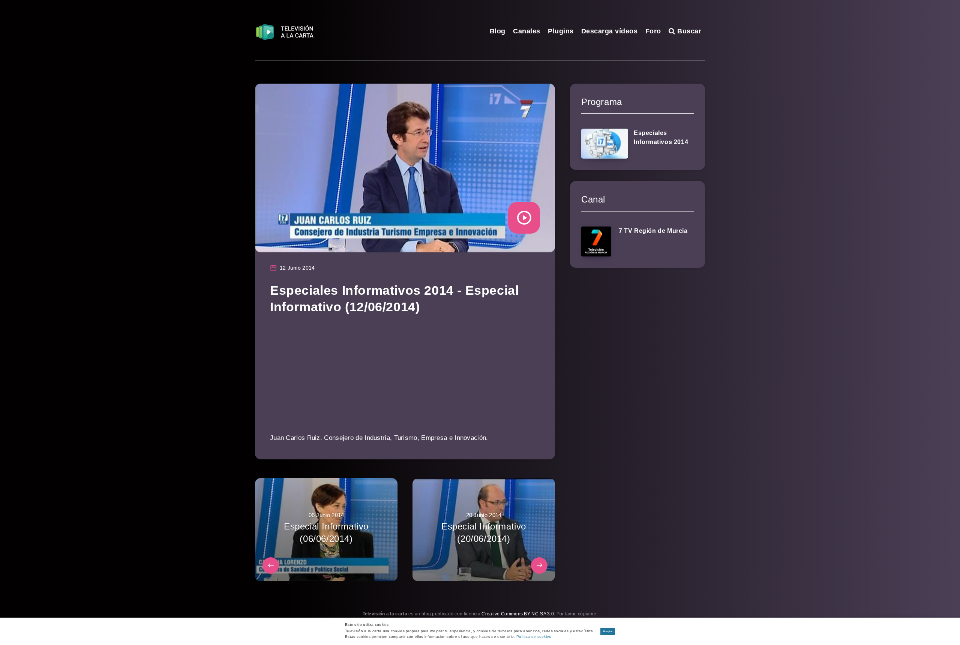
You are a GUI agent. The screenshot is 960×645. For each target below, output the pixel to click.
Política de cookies (533, 636)
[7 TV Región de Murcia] (596, 241)
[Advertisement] (405, 379)
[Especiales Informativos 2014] (604, 144)
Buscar (688, 31)
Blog (498, 31)
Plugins (561, 31)
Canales (526, 31)
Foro (653, 31)
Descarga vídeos (609, 31)
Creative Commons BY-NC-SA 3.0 (518, 613)
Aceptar (608, 631)
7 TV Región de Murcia (653, 231)
